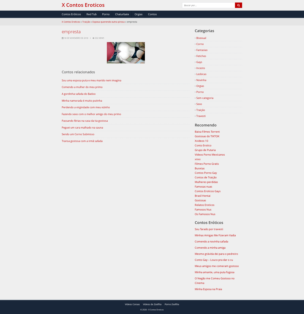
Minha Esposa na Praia (208, 289)
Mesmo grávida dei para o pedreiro (216, 254)
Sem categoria (204, 98)
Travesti (201, 116)
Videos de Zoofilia (152, 304)
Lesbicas (201, 74)
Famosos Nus (203, 209)
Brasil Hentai (202, 196)
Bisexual (201, 38)
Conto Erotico (203, 145)
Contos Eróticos (71, 14)
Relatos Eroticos (204, 205)
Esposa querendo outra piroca (108, 21)
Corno (200, 44)
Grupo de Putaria (205, 150)
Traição (86, 21)
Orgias (138, 14)
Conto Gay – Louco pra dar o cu (214, 260)
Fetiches (201, 56)
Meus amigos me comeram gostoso (217, 266)
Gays (199, 62)
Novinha (201, 80)
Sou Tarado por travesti (209, 229)
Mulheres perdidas (206, 182)
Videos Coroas (132, 304)
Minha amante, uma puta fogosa (214, 272)
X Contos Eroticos (71, 21)
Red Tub (91, 14)
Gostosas (200, 200)
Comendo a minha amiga (210, 247)
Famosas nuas (203, 186)
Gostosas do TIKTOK (207, 136)
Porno (106, 14)
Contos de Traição (206, 177)
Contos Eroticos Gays (208, 191)
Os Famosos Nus (205, 214)
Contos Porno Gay (206, 173)
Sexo (199, 104)
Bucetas (200, 168)
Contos (152, 14)
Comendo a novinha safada (211, 241)
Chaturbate (122, 14)
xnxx (198, 159)
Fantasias (202, 50)
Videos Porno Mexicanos (210, 154)
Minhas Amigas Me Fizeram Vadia (215, 235)
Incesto (200, 68)
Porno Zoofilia (172, 304)
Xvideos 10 (201, 141)
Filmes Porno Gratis (207, 164)
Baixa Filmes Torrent (207, 131)
